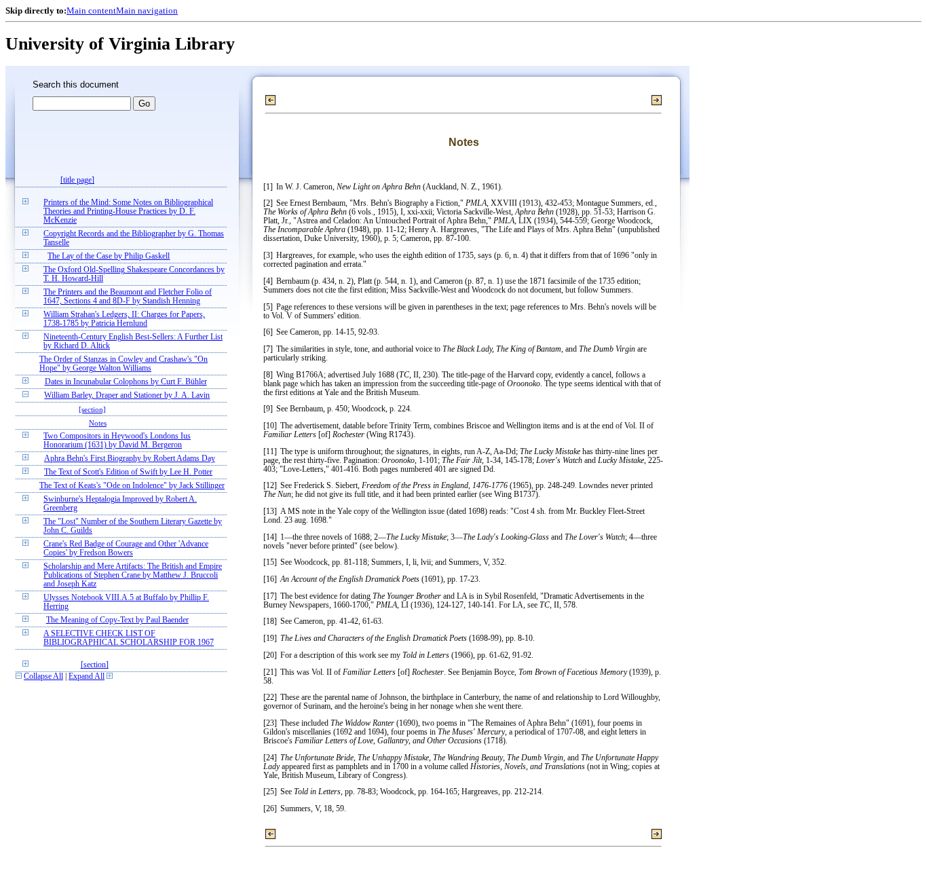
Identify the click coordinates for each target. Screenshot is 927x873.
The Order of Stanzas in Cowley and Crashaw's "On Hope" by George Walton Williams (123, 364)
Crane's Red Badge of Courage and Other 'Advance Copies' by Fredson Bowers (125, 548)
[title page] (77, 180)
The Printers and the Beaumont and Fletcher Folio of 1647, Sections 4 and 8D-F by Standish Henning (127, 296)
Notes (98, 423)
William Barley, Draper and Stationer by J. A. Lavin (127, 395)
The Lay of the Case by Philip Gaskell (109, 256)
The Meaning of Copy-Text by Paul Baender (117, 620)
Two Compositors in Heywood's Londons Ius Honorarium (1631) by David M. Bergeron (117, 440)
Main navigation (147, 10)
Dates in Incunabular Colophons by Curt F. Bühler (126, 381)
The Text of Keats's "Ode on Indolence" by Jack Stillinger (132, 485)
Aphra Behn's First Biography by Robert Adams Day (129, 458)
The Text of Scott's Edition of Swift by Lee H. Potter (128, 472)
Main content (91, 10)
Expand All (87, 676)
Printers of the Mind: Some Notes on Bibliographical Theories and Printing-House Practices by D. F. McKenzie (128, 211)
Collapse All (43, 676)
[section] (92, 409)
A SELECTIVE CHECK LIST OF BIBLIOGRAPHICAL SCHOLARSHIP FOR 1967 (128, 638)
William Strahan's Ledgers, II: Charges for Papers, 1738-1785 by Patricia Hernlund (124, 319)
